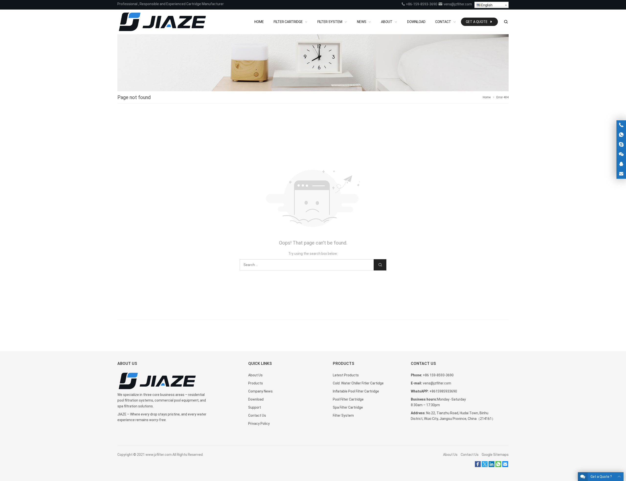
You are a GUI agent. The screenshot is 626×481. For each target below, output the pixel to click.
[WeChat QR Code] (621, 154)
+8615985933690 (443, 391)
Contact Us (257, 415)
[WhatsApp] (498, 466)
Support (254, 407)
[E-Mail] (505, 466)
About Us (255, 375)
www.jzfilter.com (158, 455)
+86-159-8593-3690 (421, 4)
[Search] (506, 22)
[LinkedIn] (491, 466)
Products (255, 383)
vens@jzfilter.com (457, 4)
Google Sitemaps (495, 455)
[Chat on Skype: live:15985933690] (621, 144)
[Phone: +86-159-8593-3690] (621, 125)
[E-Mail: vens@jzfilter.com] (621, 174)
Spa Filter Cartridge (348, 407)
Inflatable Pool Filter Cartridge (356, 391)
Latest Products (346, 375)
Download (256, 399)
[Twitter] (484, 466)
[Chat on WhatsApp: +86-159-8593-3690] (621, 135)
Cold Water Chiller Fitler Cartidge (358, 383)
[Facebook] (477, 466)
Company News (260, 391)
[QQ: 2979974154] (621, 164)
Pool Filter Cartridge (348, 399)
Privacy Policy (259, 423)
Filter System (343, 415)
